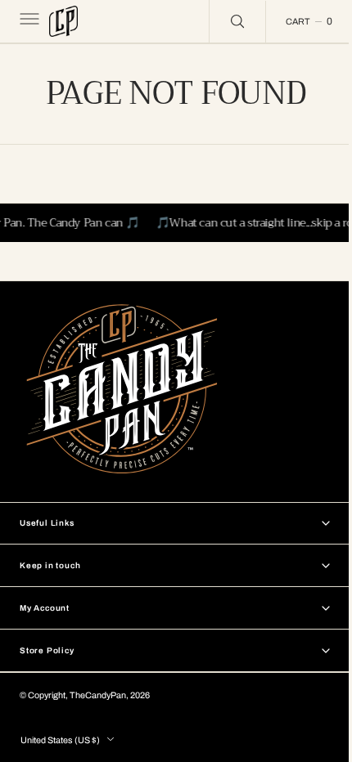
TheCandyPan (98, 695)
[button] (28, 21)
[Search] (225, 21)
